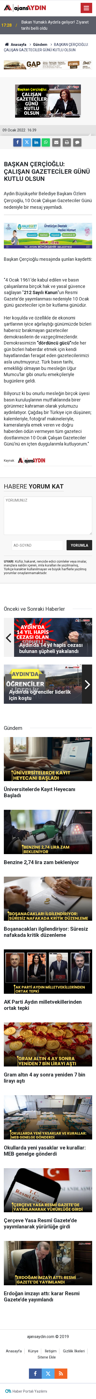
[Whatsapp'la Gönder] (46, 142)
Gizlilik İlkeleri (74, 1351)
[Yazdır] (67, 142)
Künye (33, 1351)
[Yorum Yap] (77, 142)
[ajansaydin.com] (25, 7)
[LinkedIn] (36, 142)
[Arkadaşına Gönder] (56, 142)
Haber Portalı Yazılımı (30, 1391)
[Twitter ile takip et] (48, 1374)
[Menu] (86, 8)
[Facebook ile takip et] (35, 1374)
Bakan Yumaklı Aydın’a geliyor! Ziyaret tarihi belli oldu (55, 25)
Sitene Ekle (47, 1357)
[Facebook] (17, 142)
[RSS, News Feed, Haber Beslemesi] (61, 1374)
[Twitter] (27, 142)
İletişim (51, 1351)
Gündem (40, 45)
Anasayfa (18, 45)
